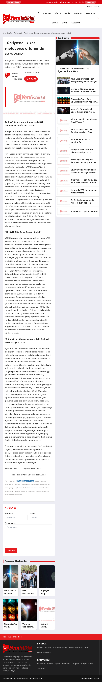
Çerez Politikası (60, 647)
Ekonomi (78, 13)
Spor (64, 23)
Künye (97, 6)
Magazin (90, 13)
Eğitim (67, 13)
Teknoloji (75, 23)
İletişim (89, 6)
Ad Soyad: (9, 513)
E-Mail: (33, 513)
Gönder (11, 550)
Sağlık (55, 23)
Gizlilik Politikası (44, 652)
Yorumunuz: (10, 523)
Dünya (58, 13)
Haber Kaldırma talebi (79, 647)
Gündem (47, 13)
